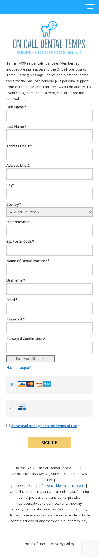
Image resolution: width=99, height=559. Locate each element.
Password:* (15, 319)
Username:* (15, 280)
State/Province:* (19, 222)
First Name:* (16, 107)
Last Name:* (16, 126)
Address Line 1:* (19, 146)
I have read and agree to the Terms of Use (44, 426)
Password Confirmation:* (26, 338)
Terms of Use (34, 544)
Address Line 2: (18, 165)
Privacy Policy (63, 544)
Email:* (12, 299)
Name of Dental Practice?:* (27, 260)
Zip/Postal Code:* (20, 241)
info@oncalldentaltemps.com (61, 485)
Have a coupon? (18, 367)
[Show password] (86, 328)
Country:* (13, 204)
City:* (10, 185)
